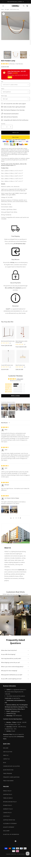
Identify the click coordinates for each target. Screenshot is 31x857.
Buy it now (15, 137)
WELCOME (5, 748)
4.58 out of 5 (19, 379)
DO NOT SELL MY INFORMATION (11, 834)
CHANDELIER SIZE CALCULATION (11, 766)
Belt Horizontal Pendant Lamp (8, 341)
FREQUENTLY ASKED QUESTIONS (11, 777)
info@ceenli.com (15, 711)
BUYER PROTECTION (8, 770)
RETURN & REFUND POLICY (10, 801)
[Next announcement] (28, 2)
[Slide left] (1, 55)
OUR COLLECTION (7, 751)
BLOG (4, 762)
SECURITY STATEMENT (8, 827)
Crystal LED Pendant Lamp (7, 365)
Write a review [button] (15, 396)
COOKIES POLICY (7, 812)
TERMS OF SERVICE (8, 798)
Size (2, 81)
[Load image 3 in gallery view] (23, 54)
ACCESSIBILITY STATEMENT (10, 823)
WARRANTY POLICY (8, 809)
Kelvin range (4, 95)
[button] (3, 6)
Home (2, 9)
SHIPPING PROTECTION (9, 820)
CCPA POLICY (6, 816)
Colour (2, 88)
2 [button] (13, 518)
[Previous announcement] (3, 2)
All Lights (7, 9)
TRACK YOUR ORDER (8, 780)
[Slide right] (29, 55)
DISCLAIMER (6, 830)
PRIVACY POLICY (7, 791)
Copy (9, 77)
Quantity (3, 123)
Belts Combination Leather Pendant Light (21, 341)
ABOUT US (5, 755)
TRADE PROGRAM (7, 773)
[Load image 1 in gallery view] (7, 54)
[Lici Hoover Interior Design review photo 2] (13, 509)
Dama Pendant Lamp (20, 365)
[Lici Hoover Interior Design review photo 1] (5, 509)
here (14, 713)
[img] (5, 427)
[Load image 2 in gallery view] (15, 54)
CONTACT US (6, 759)
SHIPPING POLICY (7, 794)
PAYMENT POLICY (7, 805)
